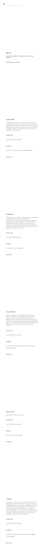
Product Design (10, 536)
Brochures (22, 346)
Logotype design (28, 150)
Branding (16, 346)
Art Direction (9, 150)
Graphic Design (18, 150)
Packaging (32, 534)
